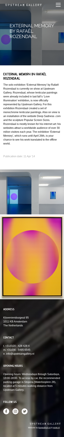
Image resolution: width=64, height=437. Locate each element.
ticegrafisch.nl (44, 428)
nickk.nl (56, 428)
